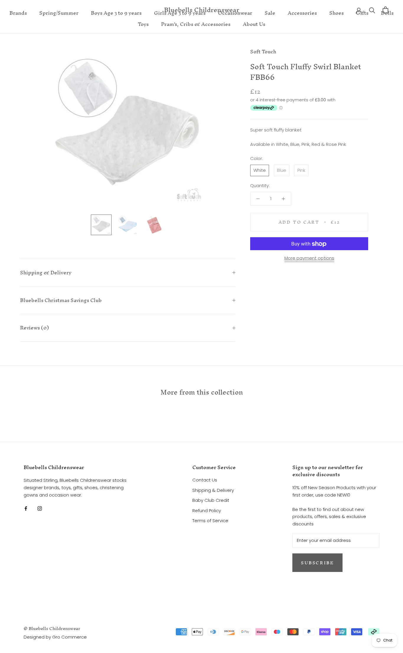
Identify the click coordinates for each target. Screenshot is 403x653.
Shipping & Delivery (45, 272)
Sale (270, 13)
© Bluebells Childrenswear (52, 628)
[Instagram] (39, 508)
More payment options (309, 258)
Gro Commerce (69, 637)
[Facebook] (26, 508)
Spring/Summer (58, 13)
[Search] (372, 10)
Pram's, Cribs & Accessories (195, 24)
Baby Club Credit (210, 500)
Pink (301, 170)
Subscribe (317, 563)
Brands (18, 13)
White (259, 170)
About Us (254, 24)
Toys (143, 24)
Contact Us (204, 480)
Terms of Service (210, 520)
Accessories (302, 13)
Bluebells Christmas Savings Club (61, 300)
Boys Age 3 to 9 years (116, 13)
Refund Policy (206, 510)
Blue (281, 170)
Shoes (336, 13)
